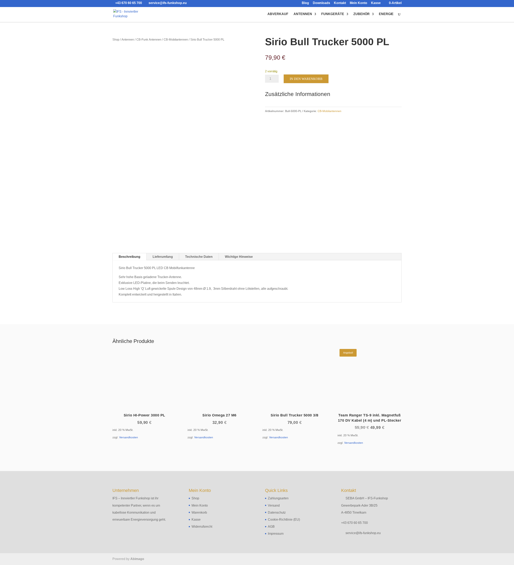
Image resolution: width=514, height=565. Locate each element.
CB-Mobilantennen (176, 39)
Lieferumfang (163, 256)
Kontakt (340, 3)
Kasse (376, 3)
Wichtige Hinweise (239, 256)
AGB (271, 526)
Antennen (303, 14)
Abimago (137, 559)
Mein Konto (358, 3)
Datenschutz (277, 512)
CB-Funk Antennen (148, 39)
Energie (386, 14)
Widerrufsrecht (202, 526)
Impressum (276, 533)
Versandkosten (128, 437)
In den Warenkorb (306, 79)
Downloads (321, 3)
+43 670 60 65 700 (354, 522)
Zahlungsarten (278, 498)
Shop (115, 39)
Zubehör (361, 14)
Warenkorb (199, 512)
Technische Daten (199, 256)
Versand (274, 505)
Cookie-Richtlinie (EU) (284, 519)
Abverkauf (277, 14)
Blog (305, 3)
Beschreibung (129, 256)
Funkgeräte (332, 14)
